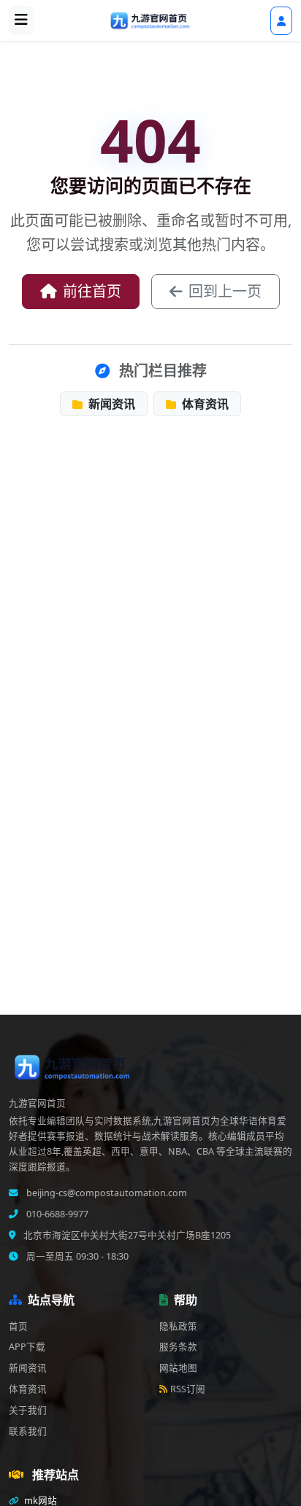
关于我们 (28, 1410)
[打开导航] (21, 20)
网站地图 (178, 1368)
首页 (18, 1326)
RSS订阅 (187, 1389)
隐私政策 (178, 1326)
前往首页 (92, 291)
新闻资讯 (110, 404)
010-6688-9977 (56, 1214)
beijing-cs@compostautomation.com (105, 1193)
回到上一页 (225, 291)
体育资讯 (204, 404)
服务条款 (178, 1347)
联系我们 (28, 1431)
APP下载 (27, 1347)
